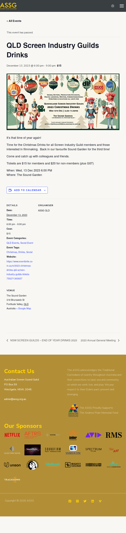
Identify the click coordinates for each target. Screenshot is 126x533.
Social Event (26, 242)
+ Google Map (23, 308)
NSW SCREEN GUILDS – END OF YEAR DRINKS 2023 (43, 340)
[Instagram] (77, 501)
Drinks (21, 252)
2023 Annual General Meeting (98, 340)
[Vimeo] (100, 501)
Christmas (12, 252)
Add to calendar (27, 190)
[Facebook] (70, 501)
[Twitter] (85, 501)
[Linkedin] (92, 501)
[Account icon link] (112, 5)
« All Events (14, 21)
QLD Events (13, 242)
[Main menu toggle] (121, 6)
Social (29, 252)
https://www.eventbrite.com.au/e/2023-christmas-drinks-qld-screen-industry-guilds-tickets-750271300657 (19, 270)
